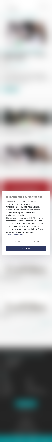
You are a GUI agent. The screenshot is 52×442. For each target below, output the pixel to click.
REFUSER (36, 241)
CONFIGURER (16, 241)
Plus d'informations (14, 234)
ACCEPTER (26, 248)
